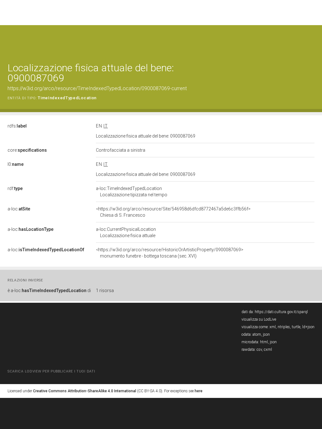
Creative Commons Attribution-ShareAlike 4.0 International (84, 391)
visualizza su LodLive (259, 319)
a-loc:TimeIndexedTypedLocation (131, 191)
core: (27, 150)
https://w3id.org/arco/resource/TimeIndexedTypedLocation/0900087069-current (97, 88)
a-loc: (19, 208)
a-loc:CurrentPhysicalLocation (126, 232)
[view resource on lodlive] (311, 40)
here (199, 391)
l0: (16, 164)
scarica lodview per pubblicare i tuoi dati (51, 371)
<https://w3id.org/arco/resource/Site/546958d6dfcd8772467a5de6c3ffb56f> (173, 212)
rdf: (15, 188)
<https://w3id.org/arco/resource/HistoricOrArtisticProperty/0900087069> (169, 252)
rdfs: (17, 125)
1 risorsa (105, 290)
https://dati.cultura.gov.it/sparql (281, 312)
